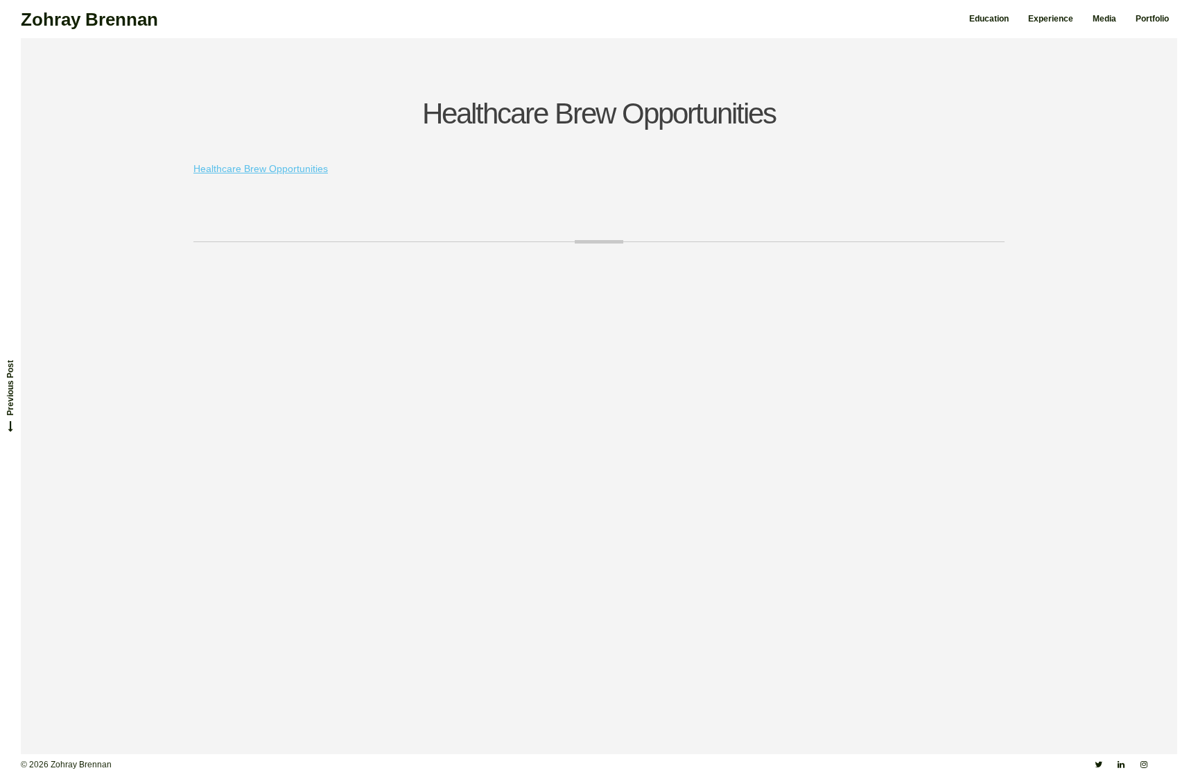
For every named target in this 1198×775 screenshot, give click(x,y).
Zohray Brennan (89, 19)
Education (989, 19)
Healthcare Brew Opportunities (260, 168)
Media (1104, 19)
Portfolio (1152, 19)
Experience (1050, 19)
